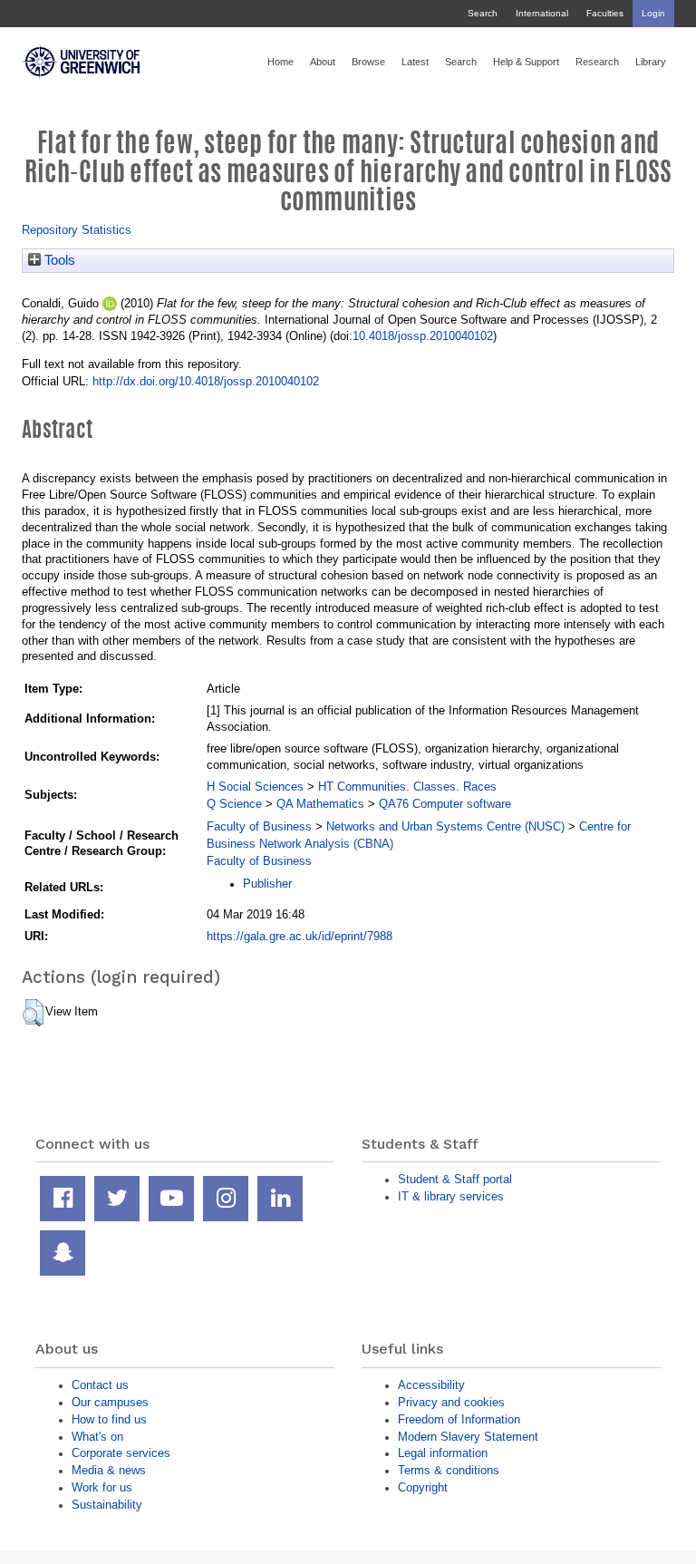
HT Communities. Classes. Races (407, 786)
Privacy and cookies (451, 1402)
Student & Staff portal (455, 1179)
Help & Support (526, 61)
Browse (368, 61)
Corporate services (121, 1453)
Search (483, 13)
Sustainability (107, 1504)
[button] (33, 1012)
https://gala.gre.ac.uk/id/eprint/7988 (299, 936)
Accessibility (431, 1385)
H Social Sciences (255, 786)
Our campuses (110, 1402)
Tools (58, 260)
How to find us (109, 1419)
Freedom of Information (459, 1419)
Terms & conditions (448, 1470)
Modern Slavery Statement (468, 1436)
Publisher (267, 883)
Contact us (100, 1385)
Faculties (605, 13)
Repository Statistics (76, 230)
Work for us (102, 1487)
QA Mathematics (320, 804)
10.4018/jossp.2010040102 (423, 336)
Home (280, 61)
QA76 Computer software (445, 804)
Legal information (443, 1453)
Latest (415, 61)
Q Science (234, 804)
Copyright (423, 1487)
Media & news (109, 1470)
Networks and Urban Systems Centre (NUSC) (445, 826)
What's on (97, 1436)
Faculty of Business (259, 826)
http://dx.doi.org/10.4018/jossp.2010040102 (205, 381)
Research (597, 61)
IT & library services (451, 1196)
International (542, 13)
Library (650, 61)
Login (653, 13)
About (322, 61)
